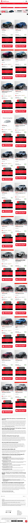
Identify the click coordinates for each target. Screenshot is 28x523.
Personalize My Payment (20, 104)
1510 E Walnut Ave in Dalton (10, 487)
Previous (0, 14)
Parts (23, 3)
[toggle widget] (26, 521)
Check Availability (7, 37)
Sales (5, 3)
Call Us (7, 42)
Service (14, 3)
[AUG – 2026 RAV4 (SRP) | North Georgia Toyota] (14, 11)
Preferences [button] (16, 519)
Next (27, 14)
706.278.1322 (19, 511)
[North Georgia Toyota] (5, 1)
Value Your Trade (7, 40)
